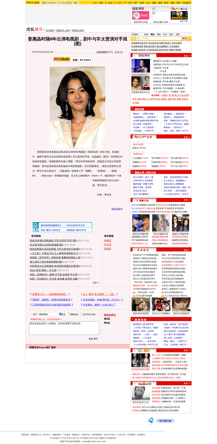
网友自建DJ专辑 (160, 22)
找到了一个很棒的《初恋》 (174, 92)
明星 (137, 103)
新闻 (146, 34)
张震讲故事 (173, 205)
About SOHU (110, 434)
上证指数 (137, 158)
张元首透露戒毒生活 (174, 292)
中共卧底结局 (152, 50)
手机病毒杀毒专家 (147, 212)
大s (147, 99)
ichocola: (157, 85)
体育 (101, 3)
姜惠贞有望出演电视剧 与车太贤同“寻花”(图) (53, 240)
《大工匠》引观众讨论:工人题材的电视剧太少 (54, 253)
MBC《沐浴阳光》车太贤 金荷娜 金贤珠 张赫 (53, 278)
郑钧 (174, 99)
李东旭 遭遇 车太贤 (171, 81)
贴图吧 (136, 166)
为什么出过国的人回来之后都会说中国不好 (160, 407)
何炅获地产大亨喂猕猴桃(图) (146, 255)
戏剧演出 (136, 374)
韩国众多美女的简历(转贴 (173, 75)
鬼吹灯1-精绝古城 (147, 208)
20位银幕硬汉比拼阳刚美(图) (174, 368)
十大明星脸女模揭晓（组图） (174, 355)
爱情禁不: (157, 61)
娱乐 (110, 3)
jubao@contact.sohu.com (94, 441)
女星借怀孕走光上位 (141, 92)
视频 (154, 3)
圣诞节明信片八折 (140, 243)
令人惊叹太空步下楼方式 (176, 296)
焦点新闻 (156, 388)
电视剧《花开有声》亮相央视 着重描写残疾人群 (55, 257)
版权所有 (112, 438)
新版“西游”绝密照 (141, 313)
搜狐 (44, 3)
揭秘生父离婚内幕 (180, 234)
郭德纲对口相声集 (147, 205)
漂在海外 (136, 407)
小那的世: (157, 68)
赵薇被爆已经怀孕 (140, 237)
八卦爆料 (156, 358)
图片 (171, 34)
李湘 (183, 99)
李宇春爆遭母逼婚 (140, 240)
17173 (59, 3)
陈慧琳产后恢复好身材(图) (145, 258)
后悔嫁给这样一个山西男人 (173, 398)
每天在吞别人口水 (141, 402)
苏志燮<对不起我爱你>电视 (175, 78)
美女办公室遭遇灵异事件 (144, 279)
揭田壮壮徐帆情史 (141, 234)
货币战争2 (179, 208)
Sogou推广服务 (47, 347)
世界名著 (159, 208)
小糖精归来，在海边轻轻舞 (173, 401)
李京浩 (143, 148)
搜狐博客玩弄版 (141, 22)
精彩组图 (156, 365)
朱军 (135, 99)
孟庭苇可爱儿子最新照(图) (173, 282)
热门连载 (136, 377)
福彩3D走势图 (180, 212)
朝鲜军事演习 (165, 43)
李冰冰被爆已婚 (160, 234)
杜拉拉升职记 (162, 205)
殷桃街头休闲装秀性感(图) (145, 262)
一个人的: (157, 92)
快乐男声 (185, 95)
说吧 (178, 34)
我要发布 (34, 347)
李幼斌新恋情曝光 (180, 237)
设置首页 (25, 434)
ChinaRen (51, 3)
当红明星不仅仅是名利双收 (173, 395)
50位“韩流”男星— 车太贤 (43, 270)
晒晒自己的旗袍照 (149, 410)
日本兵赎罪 (177, 43)
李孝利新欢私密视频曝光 (173, 279)
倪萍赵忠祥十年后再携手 (173, 262)
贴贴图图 (156, 391)
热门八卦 (156, 355)
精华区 (107, 318)
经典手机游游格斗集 (165, 212)
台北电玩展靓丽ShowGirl (144, 289)
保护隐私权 (97, 434)
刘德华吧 (156, 162)
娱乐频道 (50, 30)
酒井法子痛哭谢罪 (181, 313)
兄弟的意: (157, 75)
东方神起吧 (176, 162)
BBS (179, 3)
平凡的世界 (169, 208)
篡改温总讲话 (150, 46)
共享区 (135, 212)
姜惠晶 (107, 248)
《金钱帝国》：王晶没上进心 (174, 362)
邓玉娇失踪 (153, 43)
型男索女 (156, 401)
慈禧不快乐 (164, 50)
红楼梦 (182, 205)
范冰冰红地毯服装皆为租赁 (145, 265)
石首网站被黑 (137, 46)
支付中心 (47, 434)
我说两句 (187, 3)
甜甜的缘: (157, 81)
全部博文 (141, 434)
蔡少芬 (178, 95)
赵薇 (139, 99)
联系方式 (86, 434)
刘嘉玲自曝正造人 (160, 243)
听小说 (135, 208)
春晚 (179, 99)
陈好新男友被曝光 (180, 243)
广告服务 (66, 434)
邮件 (166, 3)
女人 (148, 3)
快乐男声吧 (176, 158)
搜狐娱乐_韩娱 (63, 30)
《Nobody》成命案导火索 (144, 282)
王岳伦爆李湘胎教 (144, 296)
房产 (136, 3)
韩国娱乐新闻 (78, 30)
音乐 (165, 34)
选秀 (152, 99)
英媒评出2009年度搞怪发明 (173, 391)
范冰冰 (157, 99)
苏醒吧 (136, 162)
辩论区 (107, 323)
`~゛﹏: (156, 71)
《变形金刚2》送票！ (145, 292)
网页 (153, 34)
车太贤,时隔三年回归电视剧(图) (46, 244)
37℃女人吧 (176, 166)
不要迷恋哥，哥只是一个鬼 (173, 388)
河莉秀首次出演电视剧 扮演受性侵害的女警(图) (55, 266)
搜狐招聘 (57, 434)
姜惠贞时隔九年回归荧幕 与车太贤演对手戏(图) (55, 249)
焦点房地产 (68, 3)
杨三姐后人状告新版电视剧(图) (46, 261)
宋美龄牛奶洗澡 (138, 50)
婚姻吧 (155, 166)
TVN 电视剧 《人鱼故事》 (174, 88)
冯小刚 (171, 95)
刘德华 (165, 95)
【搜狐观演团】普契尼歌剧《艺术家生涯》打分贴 (163, 374)
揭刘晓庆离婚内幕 (160, 237)
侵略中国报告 (175, 50)
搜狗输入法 (36, 434)
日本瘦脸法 (174, 46)
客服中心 (76, 434)
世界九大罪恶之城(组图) (172, 275)
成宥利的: (157, 64)
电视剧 (107, 240)
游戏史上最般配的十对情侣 (174, 289)
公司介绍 (121, 434)
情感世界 (156, 398)
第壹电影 (156, 362)
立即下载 (184, 21)
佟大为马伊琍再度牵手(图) (173, 258)
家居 (142, 3)
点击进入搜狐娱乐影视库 (173, 285)
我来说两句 (102, 52)
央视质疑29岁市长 (139, 43)
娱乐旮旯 (156, 395)
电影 (144, 99)
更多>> (96, 282)
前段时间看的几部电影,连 (173, 85)
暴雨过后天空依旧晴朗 (168, 410)
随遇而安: (157, 88)
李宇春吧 (156, 158)
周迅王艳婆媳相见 (160, 240)
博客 (173, 3)
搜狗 (76, 3)
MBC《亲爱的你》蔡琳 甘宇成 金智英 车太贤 (53, 274)
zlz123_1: (157, 78)
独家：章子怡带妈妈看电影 (174, 255)
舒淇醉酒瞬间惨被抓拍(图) (173, 268)
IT (125, 3)
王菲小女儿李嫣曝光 (161, 313)
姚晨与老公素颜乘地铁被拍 (145, 268)
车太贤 (107, 244)
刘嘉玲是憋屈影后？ (141, 75)
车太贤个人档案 (169, 61)
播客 (160, 3)
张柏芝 (164, 99)
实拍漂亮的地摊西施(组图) (173, 272)
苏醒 (170, 99)
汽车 (130, 3)
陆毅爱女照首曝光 (180, 240)
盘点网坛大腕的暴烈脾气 (144, 275)
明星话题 (156, 368)
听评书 (135, 205)
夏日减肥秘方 (163, 46)
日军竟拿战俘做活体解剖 (144, 272)
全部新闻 (131, 434)
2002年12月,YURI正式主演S (175, 64)
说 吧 (149, 137)
